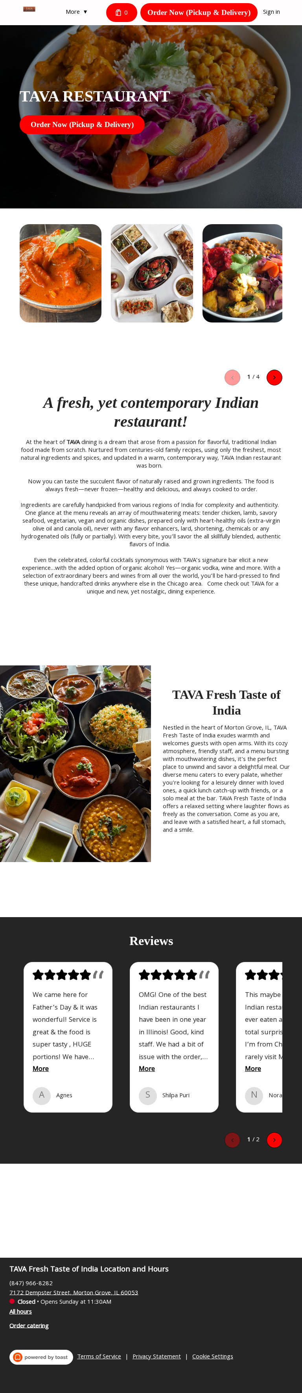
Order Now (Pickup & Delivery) (198, 12)
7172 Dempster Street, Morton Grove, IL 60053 (73, 1293)
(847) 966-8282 (31, 1284)
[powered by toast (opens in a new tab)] (41, 1357)
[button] (78, 12)
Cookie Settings (212, 1357)
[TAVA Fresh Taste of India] (29, 9)
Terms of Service (99, 1357)
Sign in (271, 12)
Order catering (29, 1326)
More (41, 1069)
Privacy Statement (157, 1357)
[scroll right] (274, 377)
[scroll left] (232, 377)
